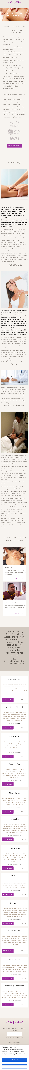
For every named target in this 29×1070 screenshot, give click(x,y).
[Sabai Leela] (14, 2)
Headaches (14, 819)
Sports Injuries (14, 931)
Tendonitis (14, 903)
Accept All (14, 1059)
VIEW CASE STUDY (19, 578)
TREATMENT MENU (13, 146)
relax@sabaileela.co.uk (15, 1037)
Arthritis (14, 875)
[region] (14, 1057)
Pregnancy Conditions (14, 986)
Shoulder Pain (14, 764)
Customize (14, 1063)
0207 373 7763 (14, 1034)
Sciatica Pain (14, 736)
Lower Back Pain (14, 679)
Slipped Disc (14, 793)
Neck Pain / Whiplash (14, 707)
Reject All (14, 1067)
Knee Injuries (14, 848)
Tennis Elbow (14, 960)
